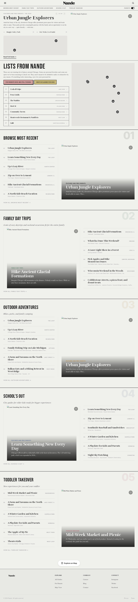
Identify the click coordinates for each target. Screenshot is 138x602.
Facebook (114, 587)
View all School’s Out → (13, 464)
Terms (133, 598)
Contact (85, 587)
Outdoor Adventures (45, 8)
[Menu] (5, 3)
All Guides (58, 579)
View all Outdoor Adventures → (17, 380)
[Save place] (33, 32)
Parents (127, 8)
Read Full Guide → (9, 57)
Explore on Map (70, 563)
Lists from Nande (24, 66)
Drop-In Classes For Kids (45, 82)
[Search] (133, 3)
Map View (58, 587)
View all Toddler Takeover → (15, 550)
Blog (84, 583)
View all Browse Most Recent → (17, 202)
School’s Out (61, 8)
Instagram (114, 579)
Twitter (113, 583)
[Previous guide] (56, 14)
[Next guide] (64, 14)
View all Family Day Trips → (15, 291)
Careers (85, 579)
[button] (56, 40)
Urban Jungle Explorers (28, 18)
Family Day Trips (28, 8)
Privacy (126, 598)
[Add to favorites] (130, 16)
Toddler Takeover (76, 8)
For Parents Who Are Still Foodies (18, 82)
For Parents (58, 583)
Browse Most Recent (11, 8)
